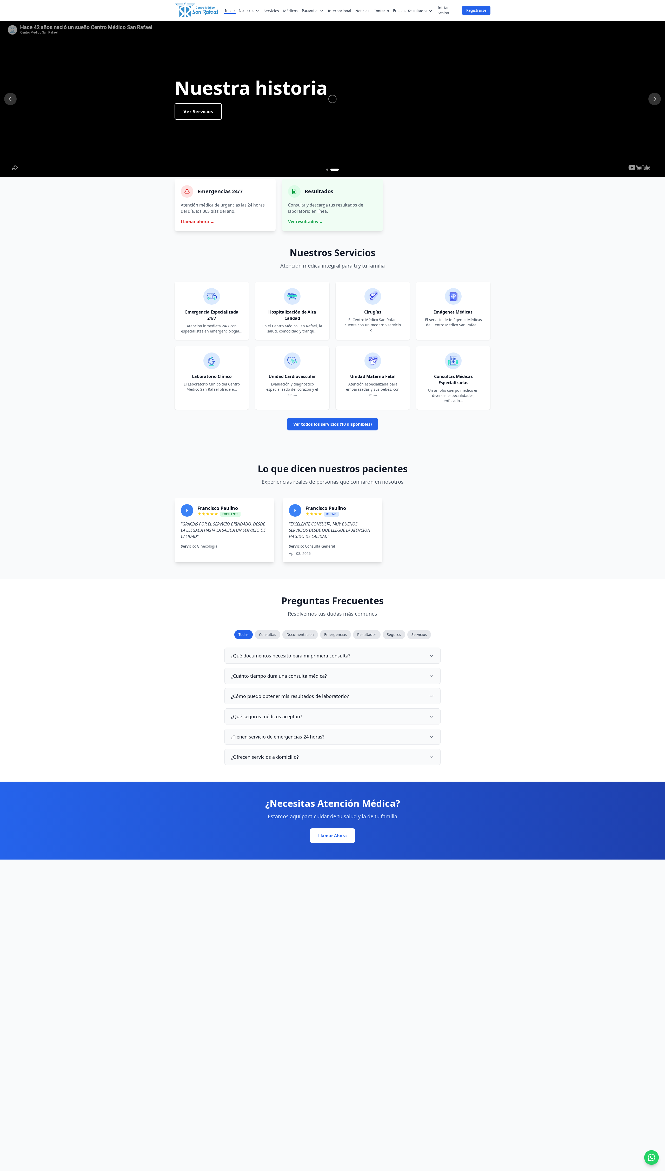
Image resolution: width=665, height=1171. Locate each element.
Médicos (290, 10)
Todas (243, 634)
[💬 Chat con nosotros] (651, 1157)
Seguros (394, 634)
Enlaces (399, 10)
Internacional (339, 10)
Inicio (230, 10)
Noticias (362, 10)
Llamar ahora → (197, 221)
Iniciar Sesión (443, 10)
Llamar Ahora (332, 836)
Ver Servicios (198, 130)
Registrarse (476, 10)
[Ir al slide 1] (330, 170)
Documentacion (300, 634)
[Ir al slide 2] (338, 170)
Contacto (381, 10)
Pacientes (310, 10)
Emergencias (335, 634)
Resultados (417, 10)
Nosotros (246, 10)
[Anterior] (10, 99)
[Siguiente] (654, 99)
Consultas (267, 634)
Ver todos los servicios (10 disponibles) (332, 424)
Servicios (271, 10)
